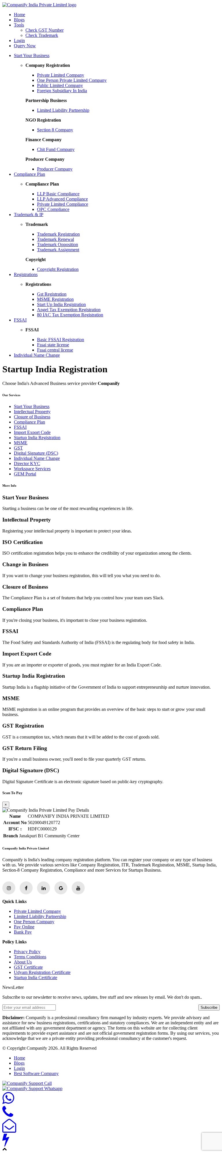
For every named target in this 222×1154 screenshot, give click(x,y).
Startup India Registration (37, 437)
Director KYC (27, 463)
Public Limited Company (60, 85)
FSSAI (20, 320)
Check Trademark (41, 35)
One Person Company (34, 921)
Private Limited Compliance (62, 204)
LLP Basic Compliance (58, 193)
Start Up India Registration (61, 304)
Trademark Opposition (57, 244)
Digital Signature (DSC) (36, 453)
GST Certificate (28, 967)
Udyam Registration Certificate (42, 972)
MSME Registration (55, 299)
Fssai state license (53, 344)
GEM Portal (25, 473)
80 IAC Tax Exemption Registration (70, 314)
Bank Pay (23, 932)
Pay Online (24, 926)
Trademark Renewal (55, 239)
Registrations (26, 274)
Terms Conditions (30, 956)
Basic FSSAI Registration (60, 339)
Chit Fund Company (56, 149)
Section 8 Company (55, 129)
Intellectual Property (32, 411)
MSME (20, 442)
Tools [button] (19, 24)
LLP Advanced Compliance (62, 199)
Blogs (19, 19)
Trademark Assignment (58, 249)
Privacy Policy (27, 951)
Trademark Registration (58, 234)
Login (19, 40)
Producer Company (55, 169)
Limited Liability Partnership (63, 110)
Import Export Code (32, 432)
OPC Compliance (53, 209)
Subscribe (209, 1007)
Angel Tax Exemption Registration (69, 309)
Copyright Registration (58, 269)
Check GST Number (44, 30)
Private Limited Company (60, 75)
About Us (23, 962)
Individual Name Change (37, 355)
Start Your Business (31, 55)
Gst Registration (51, 294)
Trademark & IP (28, 214)
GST (18, 447)
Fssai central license (55, 349)
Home (19, 14)
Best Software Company (36, 1073)
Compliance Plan (29, 174)
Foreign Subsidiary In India (62, 90)
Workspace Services (32, 468)
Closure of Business (32, 416)
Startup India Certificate (35, 977)
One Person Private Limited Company (72, 80)
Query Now (25, 45)
